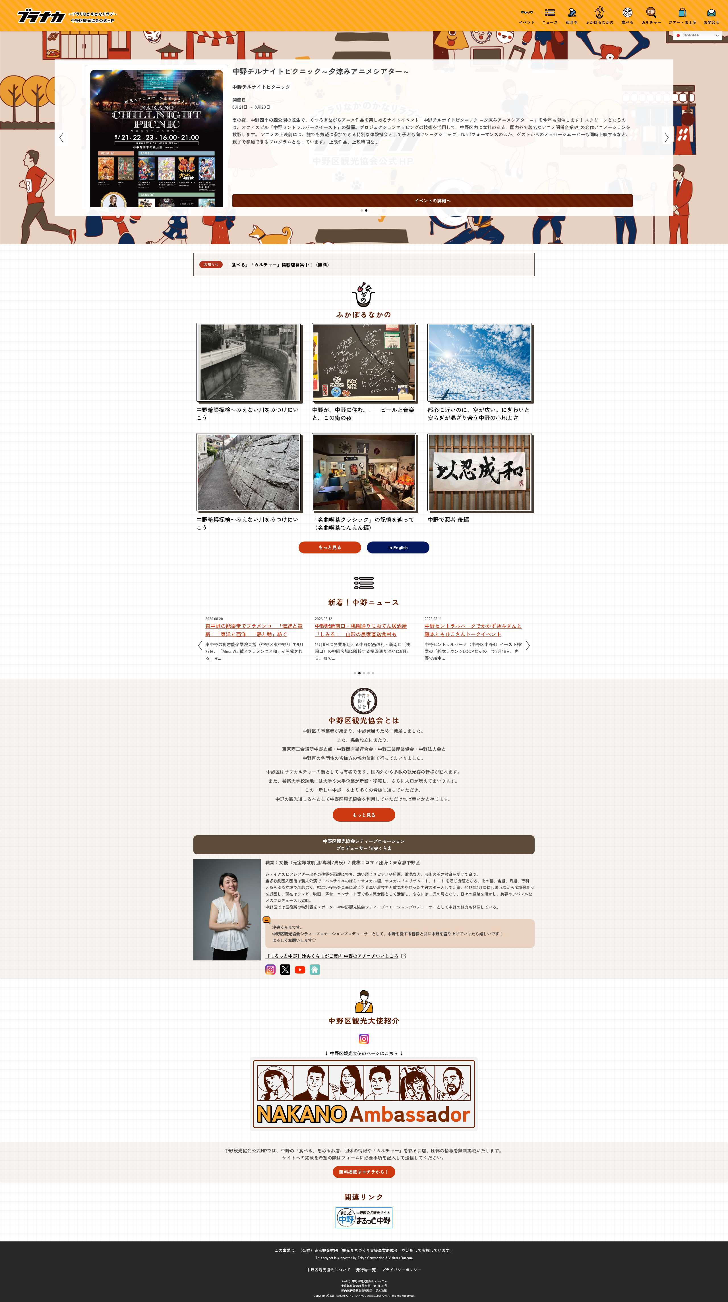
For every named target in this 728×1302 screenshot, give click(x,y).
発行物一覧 (366, 1269)
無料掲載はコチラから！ (364, 1171)
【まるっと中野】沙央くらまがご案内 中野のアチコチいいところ (331, 955)
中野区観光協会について (328, 1269)
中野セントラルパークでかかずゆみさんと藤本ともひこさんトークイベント (363, 630)
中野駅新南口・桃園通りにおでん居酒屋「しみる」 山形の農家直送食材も (251, 630)
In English (398, 547)
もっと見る (329, 547)
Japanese (690, 35)
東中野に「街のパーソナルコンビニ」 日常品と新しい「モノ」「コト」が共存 (473, 630)
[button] (362, 210)
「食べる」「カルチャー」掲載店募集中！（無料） (279, 264)
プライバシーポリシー (401, 1269)
